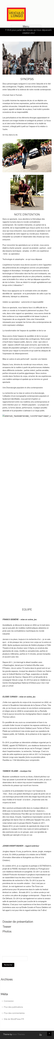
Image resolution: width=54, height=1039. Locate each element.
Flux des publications (13, 1006)
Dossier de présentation (18, 921)
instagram (40, 1034)
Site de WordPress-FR (14, 1019)
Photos (7, 931)
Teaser (7, 926)
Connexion (9, 1000)
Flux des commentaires (14, 1013)
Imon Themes (19, 1034)
